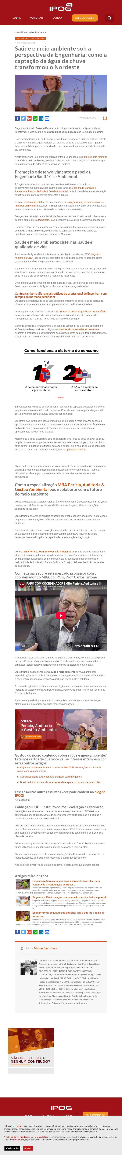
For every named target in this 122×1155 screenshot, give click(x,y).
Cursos (67, 1115)
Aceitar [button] (27, 1148)
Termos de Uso (40, 1137)
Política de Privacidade (17, 1137)
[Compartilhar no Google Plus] (29, 118)
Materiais (36, 17)
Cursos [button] (58, 17)
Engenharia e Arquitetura (34, 32)
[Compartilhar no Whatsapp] (35, 118)
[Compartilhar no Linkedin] (41, 118)
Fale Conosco (85, 17)
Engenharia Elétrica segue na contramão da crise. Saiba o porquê (69, 897)
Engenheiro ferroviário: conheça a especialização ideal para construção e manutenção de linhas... (66, 883)
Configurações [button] (12, 1148)
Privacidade (18, 1139)
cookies (18, 1126)
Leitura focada (87, 118)
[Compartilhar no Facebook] (17, 118)
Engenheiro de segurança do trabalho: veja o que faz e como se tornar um (68, 914)
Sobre (17, 17)
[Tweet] (23, 118)
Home (18, 32)
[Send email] (47, 118)
